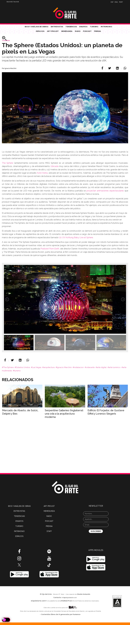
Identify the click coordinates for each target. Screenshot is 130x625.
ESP (112, 2)
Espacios (40, 31)
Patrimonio (106, 27)
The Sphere (7, 163)
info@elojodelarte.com (69, 597)
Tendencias (71, 27)
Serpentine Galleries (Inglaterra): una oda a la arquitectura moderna (64, 413)
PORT (121, 2)
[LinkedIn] (118, 68)
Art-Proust (53, 31)
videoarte (90, 367)
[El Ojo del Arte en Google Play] (96, 559)
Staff (49, 531)
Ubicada (54, 166)
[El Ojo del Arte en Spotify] (49, 552)
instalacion (79, 367)
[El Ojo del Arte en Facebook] (19, 552)
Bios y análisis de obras (36, 27)
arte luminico (114, 367)
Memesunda (66, 31)
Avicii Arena (42, 173)
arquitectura (49, 367)
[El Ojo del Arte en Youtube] (49, 559)
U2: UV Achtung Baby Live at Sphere (76, 237)
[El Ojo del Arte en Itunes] (49, 574)
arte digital (102, 367)
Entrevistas (57, 27)
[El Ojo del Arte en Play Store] (19, 574)
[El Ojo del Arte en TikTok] (49, 565)
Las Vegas (36, 367)
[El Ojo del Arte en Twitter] (19, 565)
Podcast (87, 31)
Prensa (97, 31)
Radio (77, 31)
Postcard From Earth (49, 248)
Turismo (94, 27)
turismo (17, 371)
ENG (116, 2)
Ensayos (83, 27)
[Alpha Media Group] (117, 601)
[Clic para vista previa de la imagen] (65, 104)
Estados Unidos (23, 367)
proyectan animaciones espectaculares (105, 190)
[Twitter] (110, 68)
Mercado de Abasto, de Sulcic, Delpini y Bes (20, 412)
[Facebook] (102, 68)
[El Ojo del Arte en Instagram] (19, 559)
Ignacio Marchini (64, 367)
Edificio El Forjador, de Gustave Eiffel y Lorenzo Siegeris (106, 412)
